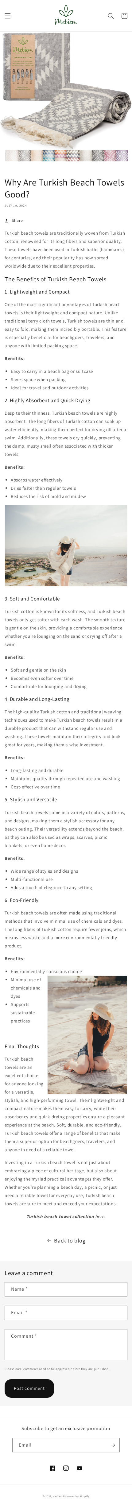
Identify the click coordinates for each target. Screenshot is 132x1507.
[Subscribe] (112, 1445)
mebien (58, 1496)
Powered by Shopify (76, 1496)
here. (100, 1216)
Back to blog (69, 1240)
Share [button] (17, 220)
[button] (7, 16)
